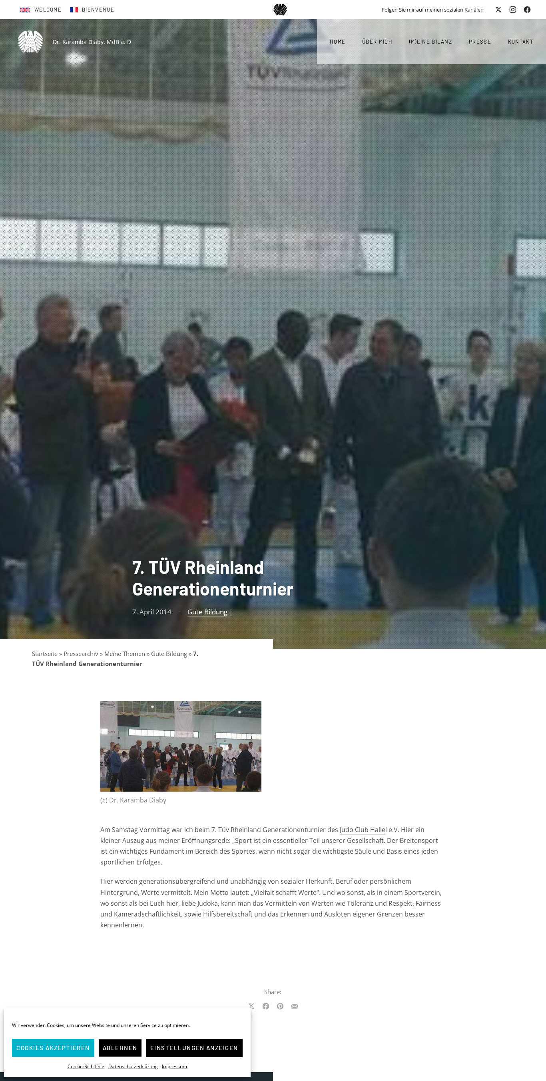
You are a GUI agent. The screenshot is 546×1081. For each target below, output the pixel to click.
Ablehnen (120, 1047)
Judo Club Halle (362, 829)
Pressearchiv (81, 654)
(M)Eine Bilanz (430, 41)
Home (337, 41)
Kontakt (520, 41)
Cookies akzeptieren (53, 1047)
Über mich (377, 41)
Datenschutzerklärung (133, 1066)
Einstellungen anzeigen (194, 1047)
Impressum (174, 1066)
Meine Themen (124, 654)
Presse (480, 41)
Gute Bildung (207, 611)
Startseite (45, 654)
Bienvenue (98, 9)
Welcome (48, 9)
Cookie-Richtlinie (86, 1066)
